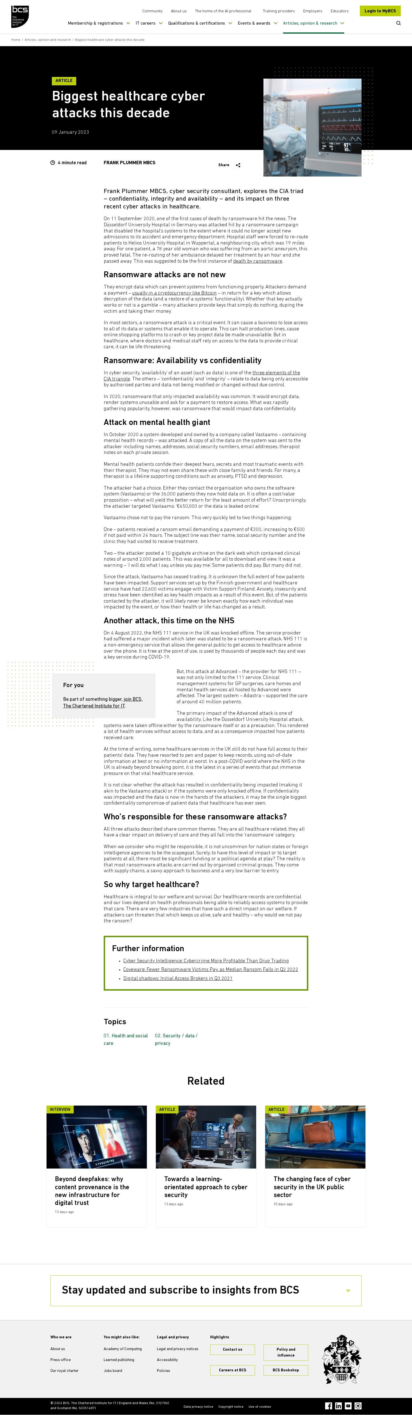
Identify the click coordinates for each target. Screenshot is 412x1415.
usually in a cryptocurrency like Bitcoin (174, 293)
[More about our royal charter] (342, 1359)
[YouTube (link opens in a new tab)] (348, 1405)
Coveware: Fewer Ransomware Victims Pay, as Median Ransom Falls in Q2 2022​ (210, 969)
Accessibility (167, 1360)
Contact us (232, 1350)
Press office (60, 1360)
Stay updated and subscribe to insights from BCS (180, 1290)
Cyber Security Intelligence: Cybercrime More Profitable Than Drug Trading (206, 961)
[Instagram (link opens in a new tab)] (358, 1405)
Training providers (279, 11)
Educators (340, 11)
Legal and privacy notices (177, 1349)
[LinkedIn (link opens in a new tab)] (338, 1405)
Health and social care (126, 1040)
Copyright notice (231, 1407)
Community (152, 11)
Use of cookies (260, 1407)
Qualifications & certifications (196, 23)
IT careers (146, 23)
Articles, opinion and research (48, 40)
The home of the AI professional (223, 11)
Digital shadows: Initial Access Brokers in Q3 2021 (178, 978)
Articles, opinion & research (310, 23)
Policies (163, 1371)
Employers (312, 11)
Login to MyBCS (380, 11)
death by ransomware (257, 261)
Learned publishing (119, 1360)
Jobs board (113, 1371)
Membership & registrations (95, 23)
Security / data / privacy (176, 1040)
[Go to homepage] (20, 17)
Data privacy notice (198, 1407)
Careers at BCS (232, 1370)
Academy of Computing (123, 1349)
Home (15, 40)
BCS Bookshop (286, 1370)
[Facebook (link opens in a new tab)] (328, 1405)
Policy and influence (286, 1353)
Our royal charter (64, 1371)
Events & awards (254, 23)
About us (179, 11)
